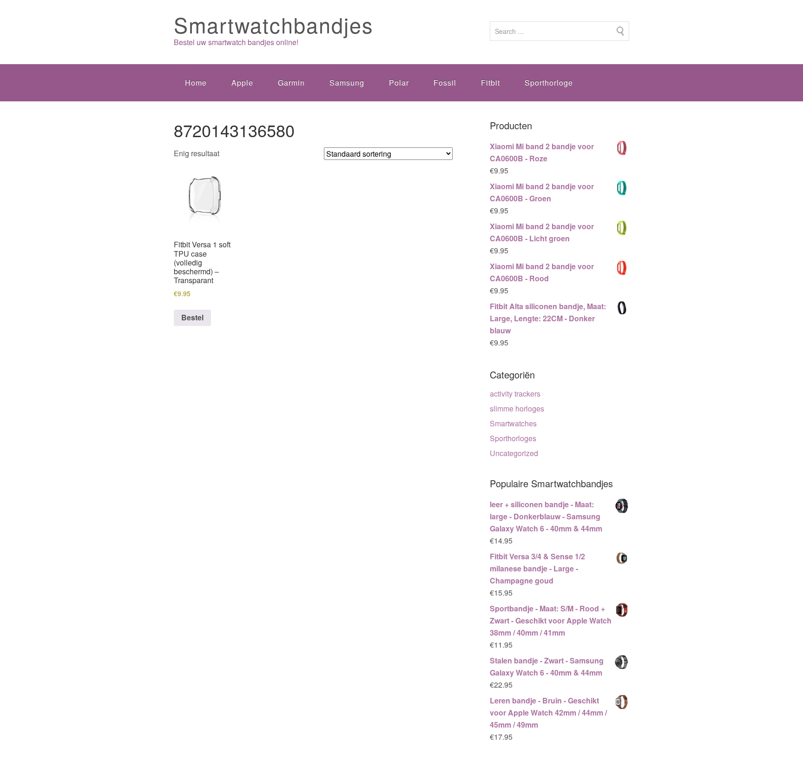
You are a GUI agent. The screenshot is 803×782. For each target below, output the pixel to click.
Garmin (291, 82)
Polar (399, 82)
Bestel (192, 317)
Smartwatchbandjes (274, 24)
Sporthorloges (513, 438)
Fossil (445, 82)
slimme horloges (517, 408)
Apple (242, 82)
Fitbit (490, 82)
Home (196, 82)
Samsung (346, 82)
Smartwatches (513, 423)
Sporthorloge (549, 82)
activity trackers (515, 393)
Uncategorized (514, 453)
